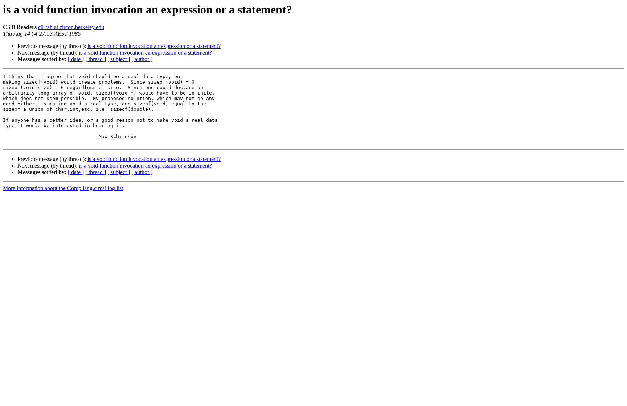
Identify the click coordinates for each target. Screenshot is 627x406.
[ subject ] (118, 59)
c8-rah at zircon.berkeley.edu (71, 27)
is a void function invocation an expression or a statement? (154, 46)
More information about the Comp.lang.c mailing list (63, 188)
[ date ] (76, 59)
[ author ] (141, 59)
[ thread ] (95, 59)
